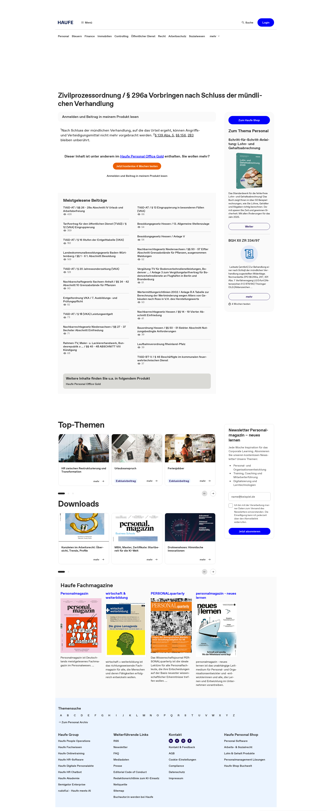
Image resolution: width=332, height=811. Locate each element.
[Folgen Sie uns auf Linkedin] (171, 741)
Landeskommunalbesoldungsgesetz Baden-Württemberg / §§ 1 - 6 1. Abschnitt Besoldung (95, 254)
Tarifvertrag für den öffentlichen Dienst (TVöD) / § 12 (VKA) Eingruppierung (95, 225)
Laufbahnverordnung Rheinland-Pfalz (161, 344)
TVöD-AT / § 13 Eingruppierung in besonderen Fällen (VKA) (170, 209)
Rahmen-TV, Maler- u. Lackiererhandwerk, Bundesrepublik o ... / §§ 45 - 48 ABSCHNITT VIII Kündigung (93, 346)
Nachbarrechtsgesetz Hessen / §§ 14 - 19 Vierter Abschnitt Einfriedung (171, 313)
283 (191, 135)
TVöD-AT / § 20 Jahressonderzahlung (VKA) (91, 269)
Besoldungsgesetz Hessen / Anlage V (161, 236)
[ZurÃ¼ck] (204, 493)
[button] (265, 22)
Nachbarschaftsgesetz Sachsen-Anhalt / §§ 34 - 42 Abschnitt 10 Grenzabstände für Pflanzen (96, 283)
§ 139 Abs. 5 (164, 135)
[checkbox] (231, 506)
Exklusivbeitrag (126, 481)
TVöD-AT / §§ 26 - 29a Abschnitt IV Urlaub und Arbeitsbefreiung (93, 209)
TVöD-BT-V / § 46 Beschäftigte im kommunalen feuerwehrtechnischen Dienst (172, 358)
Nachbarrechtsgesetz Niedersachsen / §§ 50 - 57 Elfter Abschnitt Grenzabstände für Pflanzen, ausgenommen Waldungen (172, 252)
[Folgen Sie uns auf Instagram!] (183, 741)
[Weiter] (213, 493)
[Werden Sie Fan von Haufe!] (189, 741)
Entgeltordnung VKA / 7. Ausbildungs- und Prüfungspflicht (90, 299)
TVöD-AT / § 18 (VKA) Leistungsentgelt (88, 314)
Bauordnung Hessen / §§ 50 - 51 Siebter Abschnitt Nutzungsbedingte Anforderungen (172, 329)
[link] (63, 36)
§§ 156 (181, 135)
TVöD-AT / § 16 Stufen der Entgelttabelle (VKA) (93, 239)
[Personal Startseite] (66, 22)
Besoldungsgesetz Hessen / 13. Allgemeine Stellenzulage (173, 223)
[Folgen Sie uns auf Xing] (177, 741)
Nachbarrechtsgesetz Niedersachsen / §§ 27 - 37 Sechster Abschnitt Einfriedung (94, 328)
